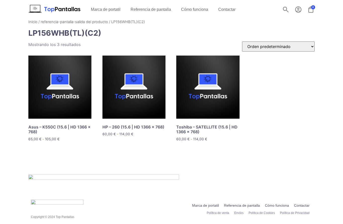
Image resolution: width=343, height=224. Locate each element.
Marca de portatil (106, 9)
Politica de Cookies (262, 213)
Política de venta (218, 213)
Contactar (227, 9)
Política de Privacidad (295, 213)
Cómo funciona (194, 9)
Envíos (239, 213)
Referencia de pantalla (151, 9)
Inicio (32, 22)
